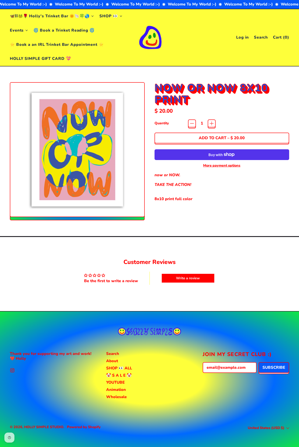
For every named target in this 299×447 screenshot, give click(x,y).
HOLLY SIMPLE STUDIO (43, 427)
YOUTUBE (115, 382)
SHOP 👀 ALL (119, 368)
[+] (212, 123)
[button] (261, 37)
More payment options (221, 166)
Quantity (162, 123)
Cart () (281, 38)
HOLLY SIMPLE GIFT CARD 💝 (40, 58)
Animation (116, 389)
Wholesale (116, 396)
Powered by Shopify (84, 427)
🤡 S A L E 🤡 (119, 375)
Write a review (188, 278)
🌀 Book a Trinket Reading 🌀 (63, 30)
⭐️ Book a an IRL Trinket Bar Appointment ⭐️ (57, 44)
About (112, 360)
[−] (192, 123)
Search (112, 353)
